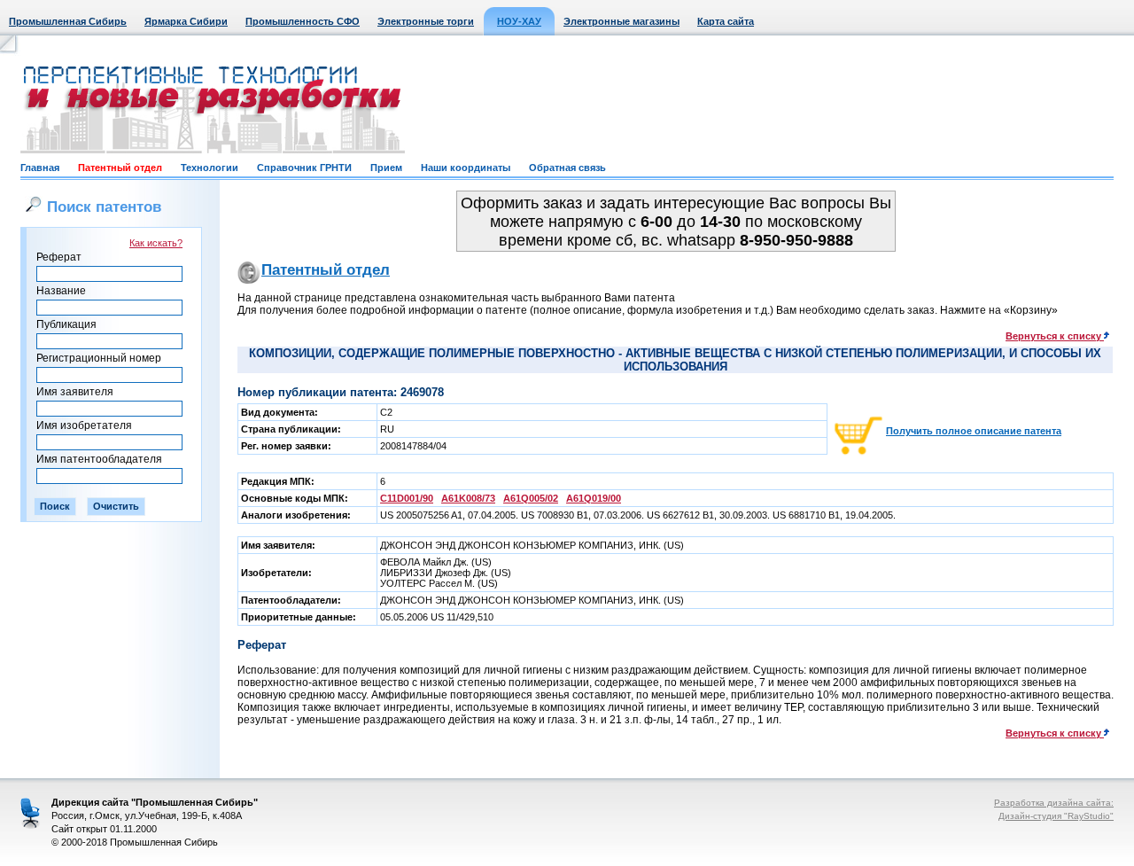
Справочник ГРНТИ (304, 167)
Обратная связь (567, 167)
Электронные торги (425, 21)
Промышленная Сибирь (68, 21)
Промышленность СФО (302, 21)
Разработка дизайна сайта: (1054, 802)
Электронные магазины (621, 21)
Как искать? (156, 243)
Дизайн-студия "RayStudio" (1056, 816)
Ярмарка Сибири (186, 21)
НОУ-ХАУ (519, 21)
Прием (386, 167)
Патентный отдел (120, 167)
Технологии (209, 167)
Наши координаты (465, 167)
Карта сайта (725, 21)
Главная (39, 167)
